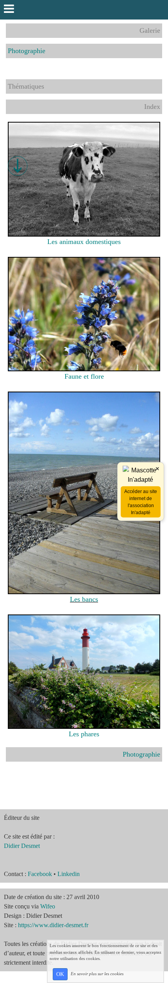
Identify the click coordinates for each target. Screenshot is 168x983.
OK (60, 974)
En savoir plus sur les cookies (97, 973)
